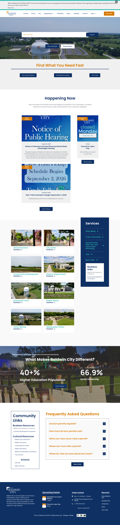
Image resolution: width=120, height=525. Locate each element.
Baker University (20, 466)
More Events (88, 162)
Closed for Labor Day (88, 147)
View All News (46, 209)
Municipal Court (21, 300)
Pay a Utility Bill (52, 46)
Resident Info (106, 501)
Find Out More (60, 386)
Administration (20, 248)
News (68, 13)
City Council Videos (28, 75)
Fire (39, 13)
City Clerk (51, 248)
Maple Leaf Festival (20, 449)
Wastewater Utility (55, 327)
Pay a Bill (109, 13)
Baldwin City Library (20, 442)
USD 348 (17, 463)
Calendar (76, 13)
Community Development (25, 274)
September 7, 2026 (82, 118)
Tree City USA (19, 455)
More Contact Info (84, 508)
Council (25, 13)
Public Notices (27, 118)
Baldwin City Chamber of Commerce (94, 273)
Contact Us (105, 504)
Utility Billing (19, 327)
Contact (85, 13)
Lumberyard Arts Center (22, 445)
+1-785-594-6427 (79, 504)
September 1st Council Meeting (54, 497)
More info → (11, 8)
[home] (11, 13)
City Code (95, 75)
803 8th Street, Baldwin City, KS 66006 (83, 500)
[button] (49, 13)
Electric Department (56, 274)
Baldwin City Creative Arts (22, 439)
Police (33, 13)
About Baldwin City (106, 497)
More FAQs (77, 464)
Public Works (52, 300)
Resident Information (63, 75)
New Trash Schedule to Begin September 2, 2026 (46, 195)
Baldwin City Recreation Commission (26, 452)
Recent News (67, 46)
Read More (17, 249)
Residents (60, 13)
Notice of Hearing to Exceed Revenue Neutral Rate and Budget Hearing (46, 147)
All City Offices (50, 508)
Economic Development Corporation (94, 278)
